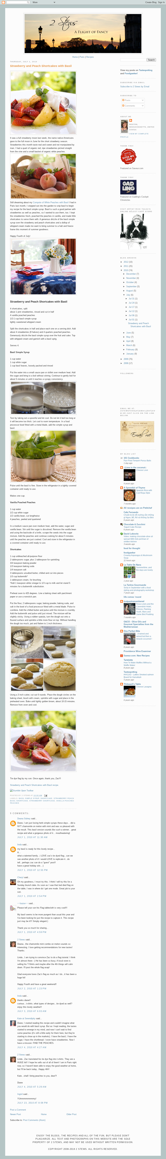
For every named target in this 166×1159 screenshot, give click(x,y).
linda (19, 844)
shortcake (46, 798)
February (130, 349)
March (129, 345)
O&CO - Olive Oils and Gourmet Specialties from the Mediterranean (138, 624)
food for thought (132, 548)
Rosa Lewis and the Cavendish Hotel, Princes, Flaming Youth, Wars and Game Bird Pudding (145, 609)
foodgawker (129, 552)
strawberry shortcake (42, 801)
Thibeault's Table (132, 684)
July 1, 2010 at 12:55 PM (32, 870)
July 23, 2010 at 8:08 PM (32, 1103)
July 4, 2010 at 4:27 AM (31, 1047)
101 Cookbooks (131, 458)
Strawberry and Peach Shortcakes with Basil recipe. (34, 785)
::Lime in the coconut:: (135, 467)
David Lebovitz (131, 534)
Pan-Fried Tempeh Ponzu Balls (137, 460)
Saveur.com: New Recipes (137, 655)
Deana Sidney (23, 818)
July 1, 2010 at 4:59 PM (31, 932)
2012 (126, 262)
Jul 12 (132, 311)
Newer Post (15, 1114)
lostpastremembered (134, 601)
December (131, 274)
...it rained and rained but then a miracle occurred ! (144, 636)
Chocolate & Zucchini (134, 524)
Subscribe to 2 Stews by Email (134, 86)
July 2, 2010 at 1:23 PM (31, 988)
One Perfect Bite (132, 631)
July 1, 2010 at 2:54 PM (31, 896)
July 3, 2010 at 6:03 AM (31, 1011)
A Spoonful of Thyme (134, 487)
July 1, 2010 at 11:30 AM (32, 837)
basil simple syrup (29, 798)
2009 (126, 359)
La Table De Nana (132, 565)
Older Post (71, 1114)
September (131, 286)
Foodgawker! (131, 73)
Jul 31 (132, 298)
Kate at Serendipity (26, 1018)
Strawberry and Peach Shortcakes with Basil (41, 66)
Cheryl (20, 877)
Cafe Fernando (131, 512)
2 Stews (21, 939)
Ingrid (20, 1094)
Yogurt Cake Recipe (132, 527)
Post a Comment (18, 1110)
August (130, 290)
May (128, 337)
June (128, 332)
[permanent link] (21, 790)
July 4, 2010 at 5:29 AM (31, 1087)
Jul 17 (132, 307)
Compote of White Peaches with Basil (50, 202)
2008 (126, 363)
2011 (126, 266)
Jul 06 (132, 315)
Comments (129, 106)
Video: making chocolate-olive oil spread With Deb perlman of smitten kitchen (138, 539)
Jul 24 (132, 303)
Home (75, 57)
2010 (126, 270)
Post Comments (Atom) (34, 1120)
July (128, 295)
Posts (127, 100)
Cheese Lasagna (143, 687)
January (130, 354)
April (128, 341)
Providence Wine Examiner (137, 651)
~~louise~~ (22, 903)
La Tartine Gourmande (135, 585)
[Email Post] (45, 795)
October (130, 282)
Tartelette (128, 660)
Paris (82, 57)
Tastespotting (145, 70)
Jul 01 (132, 319)
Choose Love (142, 470)
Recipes (90, 57)
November (131, 278)
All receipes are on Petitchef (138, 508)
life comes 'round (132, 597)
